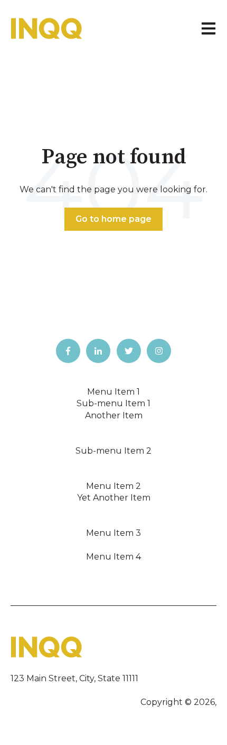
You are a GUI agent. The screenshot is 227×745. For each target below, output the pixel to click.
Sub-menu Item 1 (113, 403)
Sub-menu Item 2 (113, 451)
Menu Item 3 (113, 533)
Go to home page (113, 219)
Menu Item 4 (113, 557)
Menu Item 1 (113, 392)
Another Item (114, 415)
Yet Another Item (113, 498)
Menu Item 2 (113, 486)
